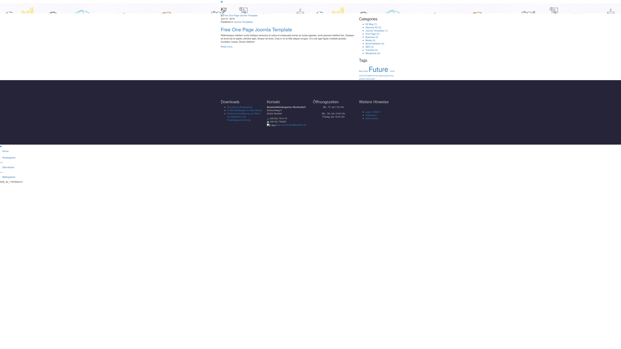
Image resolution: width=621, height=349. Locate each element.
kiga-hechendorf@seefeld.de (291, 124)
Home (5, 151)
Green (392, 71)
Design (366, 71)
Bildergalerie (8, 177)
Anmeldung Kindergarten (240, 107)
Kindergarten (9, 157)
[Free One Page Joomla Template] (239, 15)
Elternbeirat (8, 167)
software (362, 79)
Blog (361, 71)
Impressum (371, 115)
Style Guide (370, 79)
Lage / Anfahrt (372, 111)
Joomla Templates (243, 21)
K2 (373, 75)
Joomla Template (365, 75)
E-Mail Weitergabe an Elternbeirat (244, 110)
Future (379, 69)
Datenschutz (371, 118)
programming (388, 75)
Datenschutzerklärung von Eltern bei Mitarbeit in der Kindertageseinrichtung (244, 117)
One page (379, 75)
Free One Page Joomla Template (256, 29)
